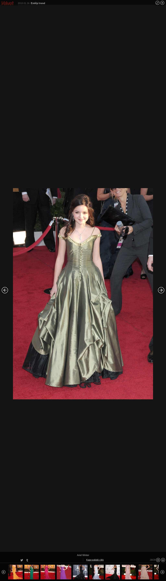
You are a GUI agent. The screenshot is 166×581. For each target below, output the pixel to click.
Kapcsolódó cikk (95, 559)
